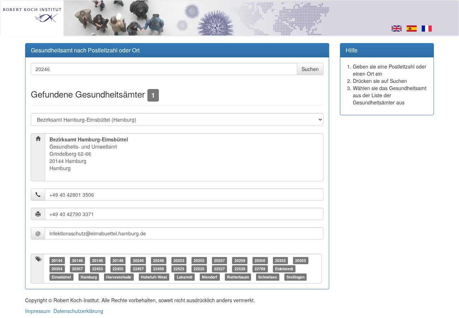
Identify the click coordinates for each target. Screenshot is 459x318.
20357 (77, 268)
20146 (77, 260)
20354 (57, 268)
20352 (280, 260)
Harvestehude (118, 277)
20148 (97, 260)
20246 (138, 260)
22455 (118, 268)
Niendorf (209, 277)
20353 (300, 260)
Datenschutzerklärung (78, 310)
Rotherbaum (238, 277)
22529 (240, 268)
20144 (57, 260)
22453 (97, 268)
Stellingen (295, 277)
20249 (158, 260)
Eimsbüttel (61, 277)
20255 (199, 260)
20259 (240, 260)
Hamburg (89, 277)
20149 (118, 260)
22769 (260, 268)
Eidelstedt (284, 268)
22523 (179, 268)
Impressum (38, 310)
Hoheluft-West (154, 277)
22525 (199, 268)
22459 (158, 268)
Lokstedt (185, 277)
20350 (260, 260)
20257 (219, 260)
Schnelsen (267, 277)
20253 (179, 260)
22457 (138, 268)
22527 (219, 268)
